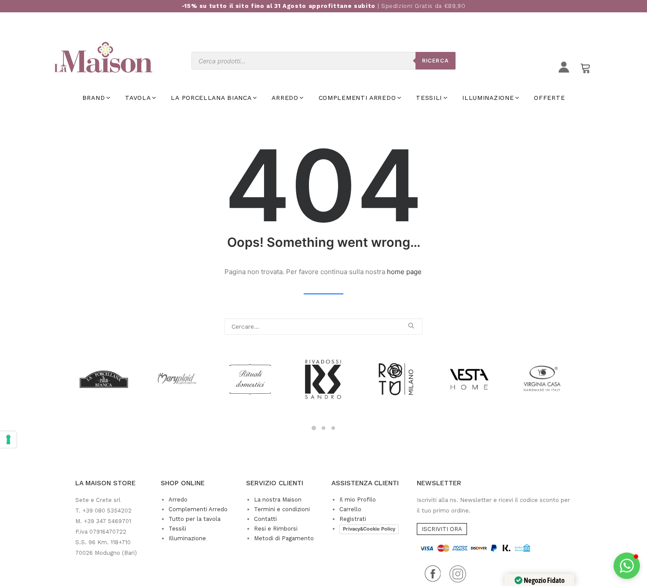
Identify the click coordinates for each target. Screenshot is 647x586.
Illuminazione (187, 538)
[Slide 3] (333, 428)
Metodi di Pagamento (284, 538)
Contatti (265, 519)
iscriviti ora (442, 529)
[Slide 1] (314, 428)
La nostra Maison (277, 499)
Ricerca (435, 60)
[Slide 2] (323, 428)
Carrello (350, 509)
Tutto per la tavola (195, 519)
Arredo (178, 499)
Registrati (352, 519)
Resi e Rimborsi (276, 528)
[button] (411, 325)
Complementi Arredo (198, 509)
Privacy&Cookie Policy (369, 529)
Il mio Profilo (357, 499)
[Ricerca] (323, 326)
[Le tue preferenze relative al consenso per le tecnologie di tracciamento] (8, 439)
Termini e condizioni (282, 509)
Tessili (177, 528)
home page (404, 271)
